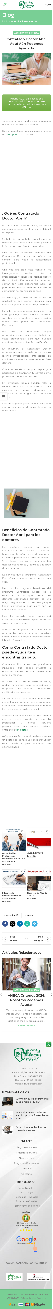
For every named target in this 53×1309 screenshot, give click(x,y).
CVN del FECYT (35, 853)
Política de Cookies (26, 1201)
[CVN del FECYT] (39, 839)
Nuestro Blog (26, 1158)
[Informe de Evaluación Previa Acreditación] (14, 879)
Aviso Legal (26, 1192)
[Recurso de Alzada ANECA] (39, 879)
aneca (30, 915)
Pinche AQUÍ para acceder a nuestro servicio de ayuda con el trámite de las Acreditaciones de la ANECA (26, 102)
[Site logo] (26, 4)
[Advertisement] (26, 179)
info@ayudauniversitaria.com (28, 1084)
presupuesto (13, 134)
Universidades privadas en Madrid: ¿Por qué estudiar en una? (32, 1115)
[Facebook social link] (5, 924)
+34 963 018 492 (34, 1076)
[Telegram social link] (35, 924)
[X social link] (12, 924)
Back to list (26, 939)
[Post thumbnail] (7, 1101)
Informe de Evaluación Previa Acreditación (11, 896)
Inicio (5, 21)
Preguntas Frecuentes (26, 1163)
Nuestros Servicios (26, 1152)
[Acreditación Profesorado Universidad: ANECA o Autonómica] (14, 839)
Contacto (26, 1173)
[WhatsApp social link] (27, 924)
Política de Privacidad (26, 1196)
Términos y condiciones (27, 1205)
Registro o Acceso (26, 1147)
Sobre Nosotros (26, 1188)
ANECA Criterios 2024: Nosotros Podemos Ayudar (26, 1000)
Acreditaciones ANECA (24, 21)
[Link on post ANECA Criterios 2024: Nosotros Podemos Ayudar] (26, 974)
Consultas (26, 1168)
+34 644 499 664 (33, 1080)
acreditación (12, 915)
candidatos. (21, 729)
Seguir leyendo (26, 1025)
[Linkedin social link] (20, 924)
